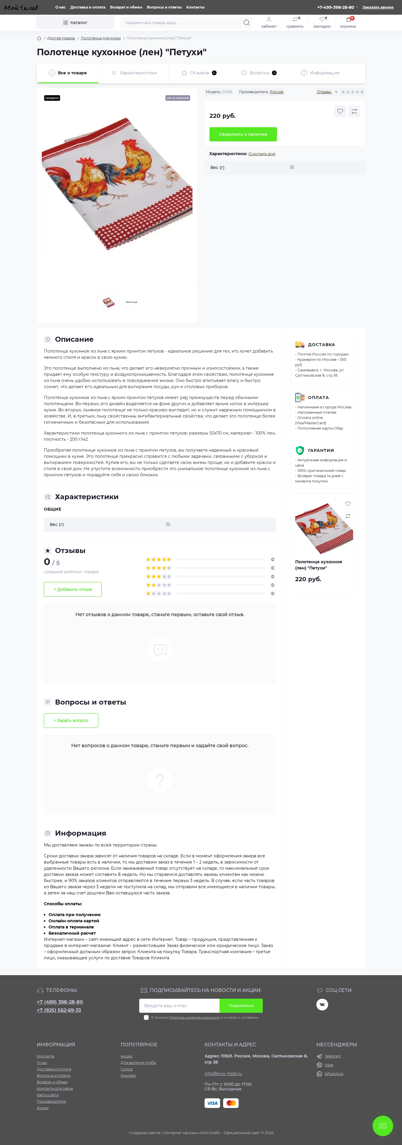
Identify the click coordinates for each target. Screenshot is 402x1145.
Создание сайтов (144, 1133)
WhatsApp (334, 1074)
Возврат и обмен (126, 7)
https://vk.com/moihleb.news (322, 1004)
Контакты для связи (55, 1088)
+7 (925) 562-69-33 (59, 1010)
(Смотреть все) (261, 154)
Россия (276, 92)
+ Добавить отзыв (73, 589)
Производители (51, 1101)
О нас (60, 7)
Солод (127, 1069)
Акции (43, 1108)
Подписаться (241, 1005)
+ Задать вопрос (71, 720)
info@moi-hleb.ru (223, 1073)
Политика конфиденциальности (195, 1018)
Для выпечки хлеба (138, 1062)
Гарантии (321, 450)
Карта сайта (48, 1095)
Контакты (195, 7)
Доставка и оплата (87, 7)
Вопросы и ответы (164, 7)
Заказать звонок (378, 7)
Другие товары (61, 38)
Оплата (318, 397)
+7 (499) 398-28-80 (60, 1002)
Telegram (333, 1056)
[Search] (246, 22)
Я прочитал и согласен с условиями (204, 1018)
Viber (329, 1065)
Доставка (321, 344)
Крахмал (128, 1075)
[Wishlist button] (340, 111)
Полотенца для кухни (101, 38)
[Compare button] (354, 111)
